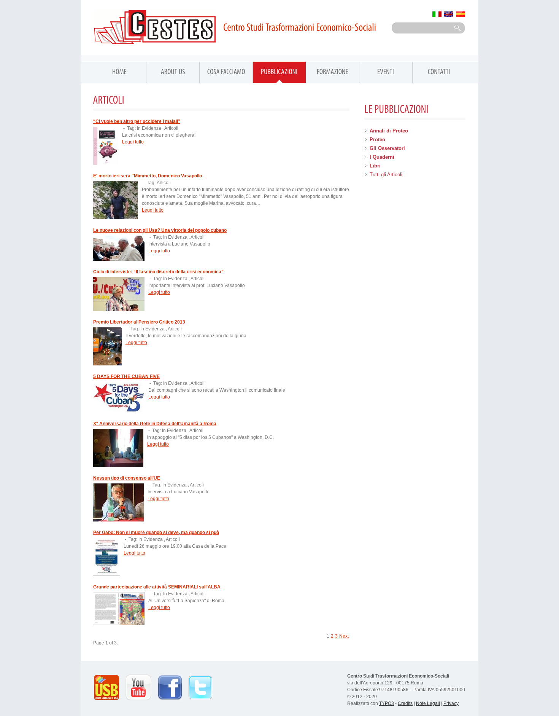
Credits (405, 703)
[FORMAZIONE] (332, 75)
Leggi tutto (133, 142)
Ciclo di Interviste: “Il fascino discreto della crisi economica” (158, 271)
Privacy (451, 703)
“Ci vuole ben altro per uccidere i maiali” (136, 121)
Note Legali (428, 703)
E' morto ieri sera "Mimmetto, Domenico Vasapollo (147, 176)
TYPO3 (386, 703)
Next (344, 636)
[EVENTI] (385, 75)
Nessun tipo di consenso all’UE (126, 478)
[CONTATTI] (439, 75)
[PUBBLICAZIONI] (279, 75)
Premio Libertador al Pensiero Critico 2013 (139, 322)
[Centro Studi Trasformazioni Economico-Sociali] (237, 27)
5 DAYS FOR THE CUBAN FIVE (126, 376)
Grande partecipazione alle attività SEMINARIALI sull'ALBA (157, 587)
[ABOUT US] (172, 75)
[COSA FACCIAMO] (226, 75)
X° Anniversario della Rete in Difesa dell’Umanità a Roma (154, 423)
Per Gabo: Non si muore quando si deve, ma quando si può (156, 532)
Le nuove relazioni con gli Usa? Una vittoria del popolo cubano (160, 230)
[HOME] (119, 75)
